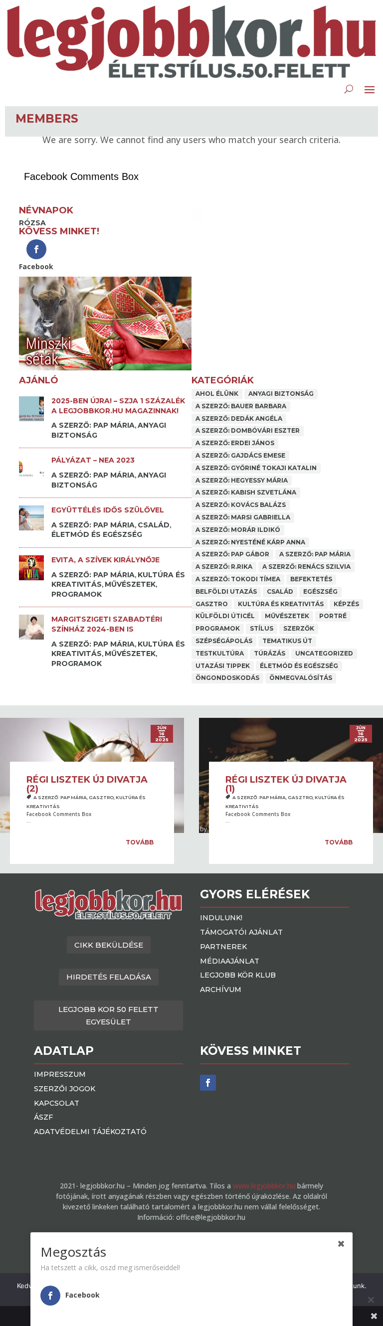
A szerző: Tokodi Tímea (237, 579)
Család (154, 524)
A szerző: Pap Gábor (232, 554)
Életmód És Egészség (96, 534)
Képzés (346, 604)
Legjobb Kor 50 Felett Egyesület (108, 1015)
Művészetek (130, 584)
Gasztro (211, 604)
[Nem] (371, 1300)
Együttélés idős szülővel (107, 509)
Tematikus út (287, 641)
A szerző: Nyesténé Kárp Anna (250, 542)
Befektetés (311, 579)
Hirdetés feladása (108, 977)
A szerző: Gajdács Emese (240, 455)
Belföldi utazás (226, 591)
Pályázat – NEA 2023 (93, 460)
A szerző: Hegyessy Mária (241, 480)
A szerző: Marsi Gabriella (242, 517)
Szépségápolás (223, 641)
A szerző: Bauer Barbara (240, 406)
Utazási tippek (222, 665)
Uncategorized (324, 653)
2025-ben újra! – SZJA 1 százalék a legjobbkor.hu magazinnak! (118, 405)
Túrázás (269, 653)
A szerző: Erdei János (234, 443)
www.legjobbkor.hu (264, 1185)
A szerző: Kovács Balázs (240, 504)
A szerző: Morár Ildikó (237, 529)
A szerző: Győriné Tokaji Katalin (256, 468)
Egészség (320, 591)
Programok (76, 594)
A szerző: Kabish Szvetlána (245, 492)
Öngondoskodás (227, 677)
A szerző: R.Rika (223, 566)
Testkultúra (219, 653)
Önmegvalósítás (300, 677)
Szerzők (298, 628)
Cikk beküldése (108, 945)
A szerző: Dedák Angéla (238, 418)
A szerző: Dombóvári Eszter (247, 430)
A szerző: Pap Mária (93, 425)
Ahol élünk (216, 393)
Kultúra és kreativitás (281, 604)
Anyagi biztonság (281, 393)
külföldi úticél (225, 616)
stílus (261, 628)
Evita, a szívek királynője (105, 559)
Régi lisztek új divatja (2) (87, 784)
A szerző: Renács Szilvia (306, 566)
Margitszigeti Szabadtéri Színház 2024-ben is (106, 624)
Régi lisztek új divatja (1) (286, 784)
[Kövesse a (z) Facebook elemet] (208, 1083)
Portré (333, 616)
